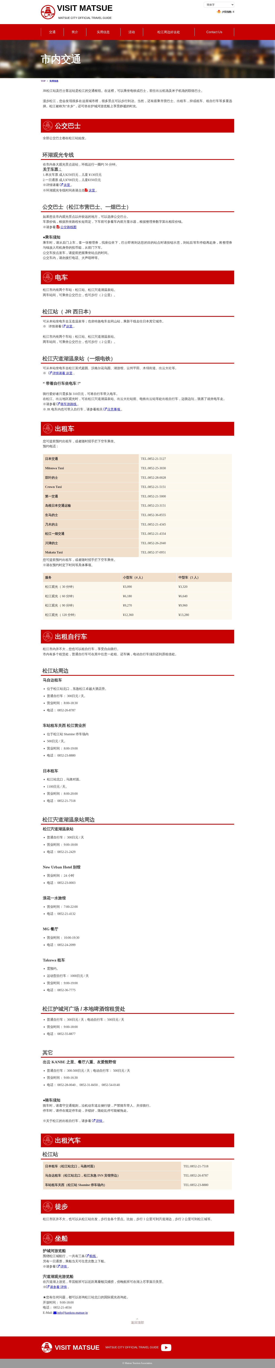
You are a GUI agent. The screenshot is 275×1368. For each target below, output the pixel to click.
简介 (75, 32)
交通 (52, 32)
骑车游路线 (68, 404)
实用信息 (103, 32)
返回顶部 (137, 1322)
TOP (43, 81)
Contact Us (214, 32)
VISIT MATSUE (85, 11)
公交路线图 (68, 227)
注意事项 (114, 409)
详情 (99, 1121)
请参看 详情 (58, 1287)
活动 (131, 32)
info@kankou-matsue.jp (72, 1312)
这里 (67, 185)
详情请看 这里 (62, 373)
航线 (93, 1256)
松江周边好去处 (168, 32)
